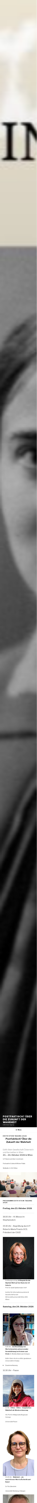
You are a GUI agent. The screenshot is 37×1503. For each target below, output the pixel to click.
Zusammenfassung (11, 1365)
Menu (19, 1130)
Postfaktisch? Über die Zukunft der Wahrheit (17, 1119)
